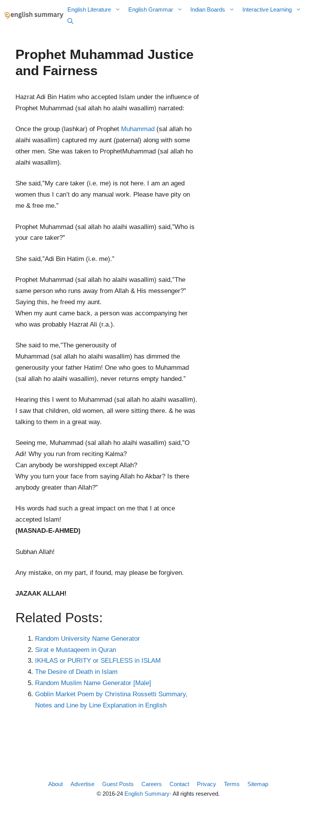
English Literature (89, 9)
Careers (151, 784)
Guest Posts (118, 784)
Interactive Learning (267, 9)
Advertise (82, 784)
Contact (179, 784)
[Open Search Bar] (70, 21)
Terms (232, 784)
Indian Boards (207, 9)
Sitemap (257, 784)
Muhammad (138, 129)
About (55, 784)
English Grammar (150, 9)
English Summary (147, 793)
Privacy (206, 784)
